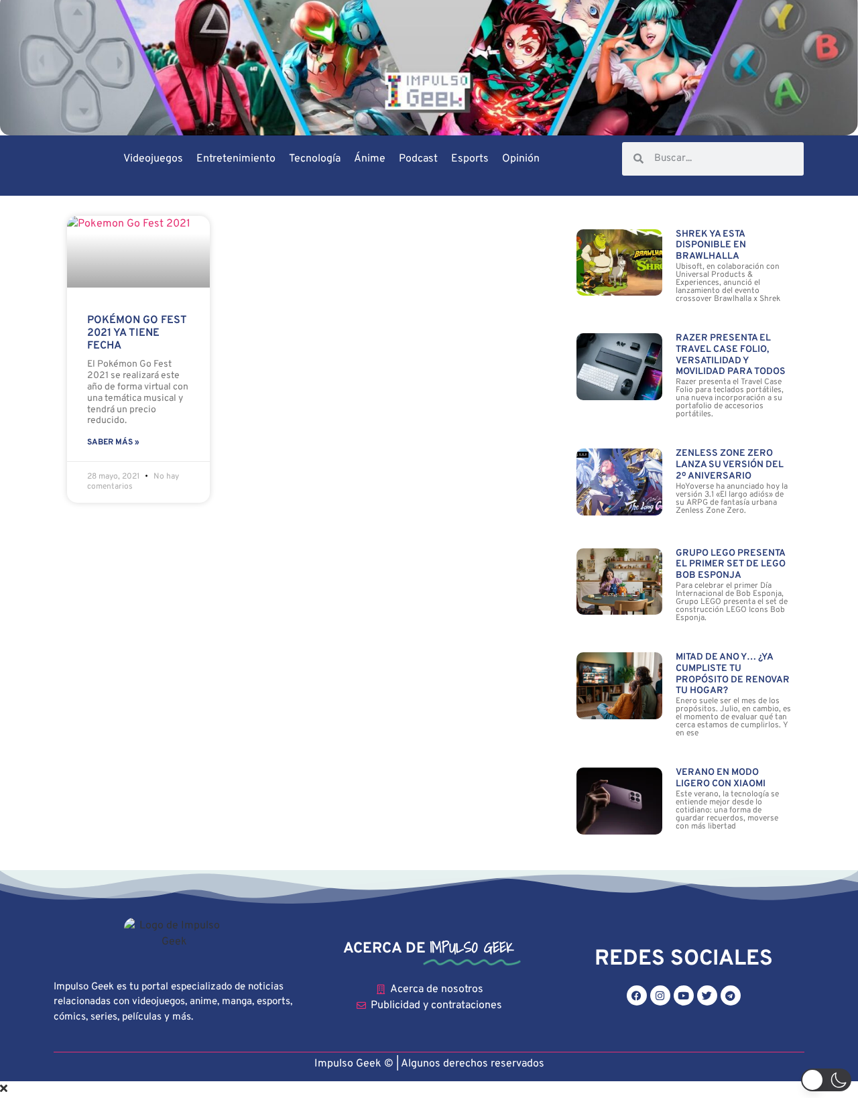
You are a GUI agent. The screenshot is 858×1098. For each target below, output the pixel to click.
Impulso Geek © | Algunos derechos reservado (426, 1064)
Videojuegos (153, 159)
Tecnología (315, 159)
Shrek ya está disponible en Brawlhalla (711, 246)
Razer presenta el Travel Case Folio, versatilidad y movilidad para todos (731, 354)
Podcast (418, 159)
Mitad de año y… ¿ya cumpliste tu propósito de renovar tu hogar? (733, 674)
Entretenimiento (235, 159)
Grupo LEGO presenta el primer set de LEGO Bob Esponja (731, 565)
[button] (826, 1080)
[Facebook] (637, 995)
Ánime (369, 159)
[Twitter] (707, 995)
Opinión (521, 159)
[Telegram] (731, 995)
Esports (470, 159)
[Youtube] (684, 995)
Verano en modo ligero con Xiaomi (720, 778)
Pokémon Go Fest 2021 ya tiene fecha (137, 333)
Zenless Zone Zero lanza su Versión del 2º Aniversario (730, 465)
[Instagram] (660, 995)
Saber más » (113, 442)
